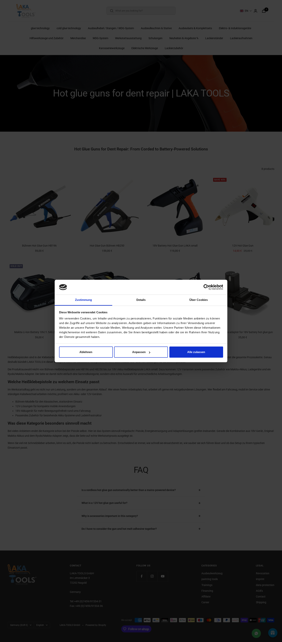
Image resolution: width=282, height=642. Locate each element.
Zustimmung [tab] (83, 299)
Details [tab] (141, 299)
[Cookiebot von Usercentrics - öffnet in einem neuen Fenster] (206, 287)
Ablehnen (85, 352)
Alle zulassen (196, 352)
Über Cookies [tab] (198, 299)
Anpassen (139, 352)
